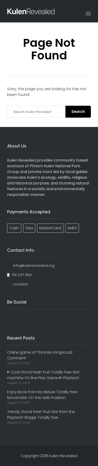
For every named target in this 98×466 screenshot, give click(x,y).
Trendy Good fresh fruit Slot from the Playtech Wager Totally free (41, 414)
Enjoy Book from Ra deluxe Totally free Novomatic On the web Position (42, 394)
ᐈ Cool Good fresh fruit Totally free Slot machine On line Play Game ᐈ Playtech (43, 375)
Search (78, 111)
